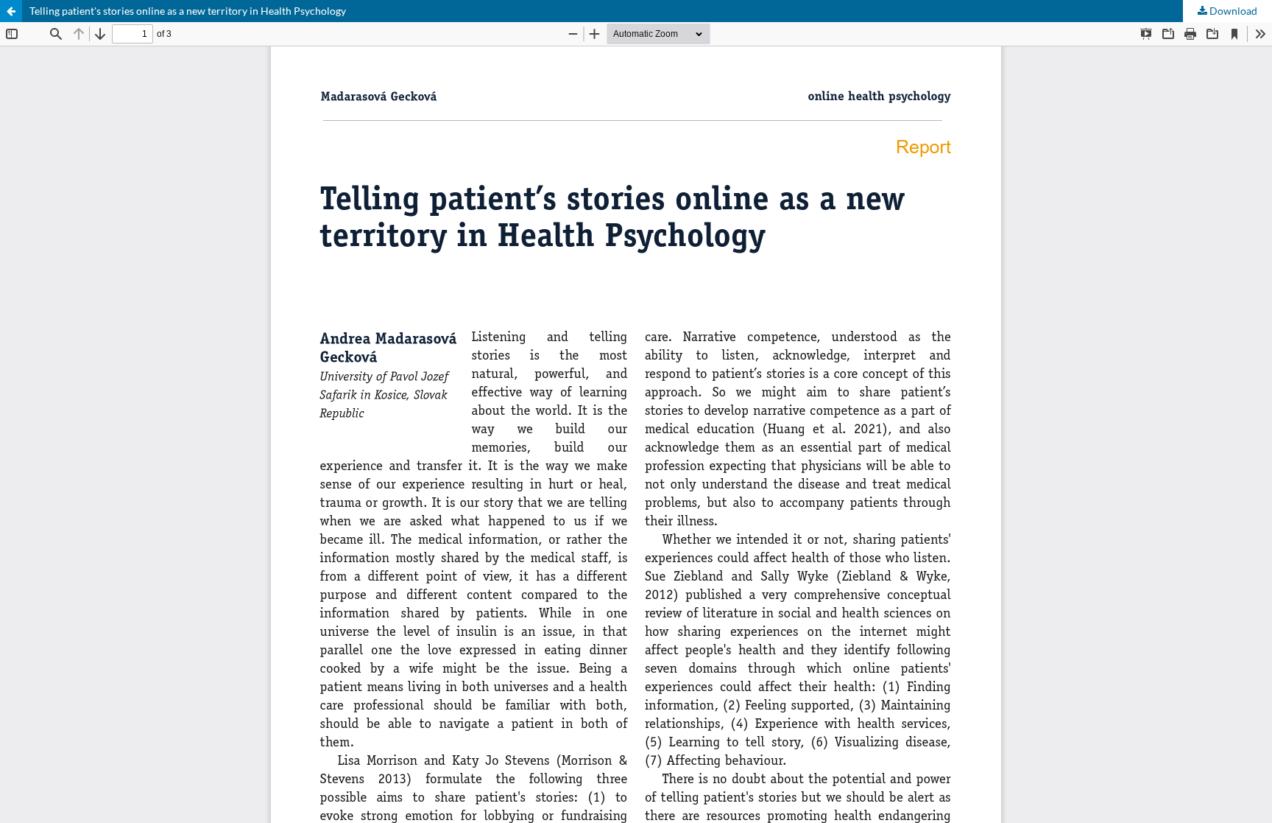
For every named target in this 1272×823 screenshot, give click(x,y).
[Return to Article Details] (11, 11)
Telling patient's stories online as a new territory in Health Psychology (187, 10)
